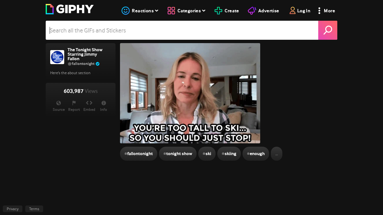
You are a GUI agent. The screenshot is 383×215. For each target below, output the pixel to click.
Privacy (13, 209)
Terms (34, 209)
